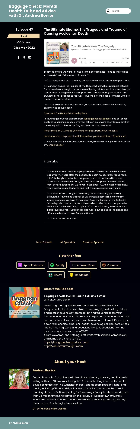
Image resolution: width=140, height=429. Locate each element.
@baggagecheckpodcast (98, 118)
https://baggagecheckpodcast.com (66, 342)
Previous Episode (93, 242)
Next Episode (44, 242)
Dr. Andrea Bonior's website (51, 408)
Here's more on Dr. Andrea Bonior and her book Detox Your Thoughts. (81, 130)
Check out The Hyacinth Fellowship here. (66, 113)
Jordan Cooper (55, 145)
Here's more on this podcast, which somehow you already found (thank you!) (85, 136)
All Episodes (67, 242)
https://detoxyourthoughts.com (63, 346)
